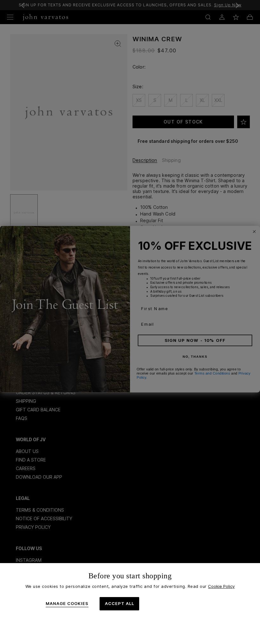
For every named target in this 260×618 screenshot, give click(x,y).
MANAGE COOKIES (67, 603)
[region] (130, 590)
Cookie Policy (221, 586)
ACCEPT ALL (119, 603)
